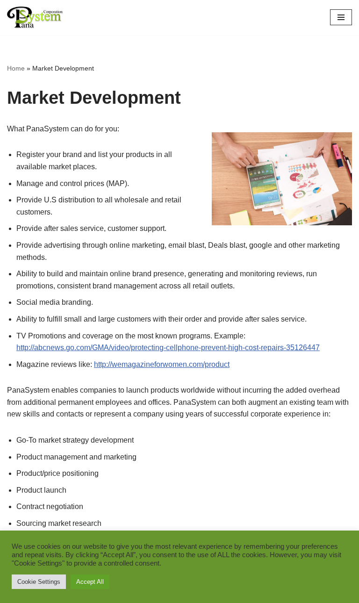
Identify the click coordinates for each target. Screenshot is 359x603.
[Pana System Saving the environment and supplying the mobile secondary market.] (35, 18)
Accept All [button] (90, 581)
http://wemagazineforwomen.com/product (162, 364)
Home (16, 68)
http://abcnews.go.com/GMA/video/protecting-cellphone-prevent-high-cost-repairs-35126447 (168, 348)
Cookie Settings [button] (38, 581)
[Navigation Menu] (341, 17)
